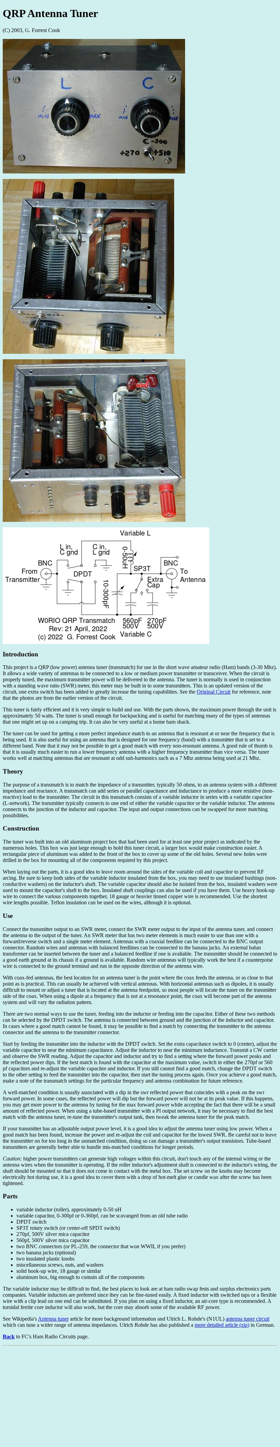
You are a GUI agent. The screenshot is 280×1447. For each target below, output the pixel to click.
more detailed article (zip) (222, 1325)
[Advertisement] (140, 1396)
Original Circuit (213, 692)
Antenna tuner (53, 1319)
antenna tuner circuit (247, 1319)
